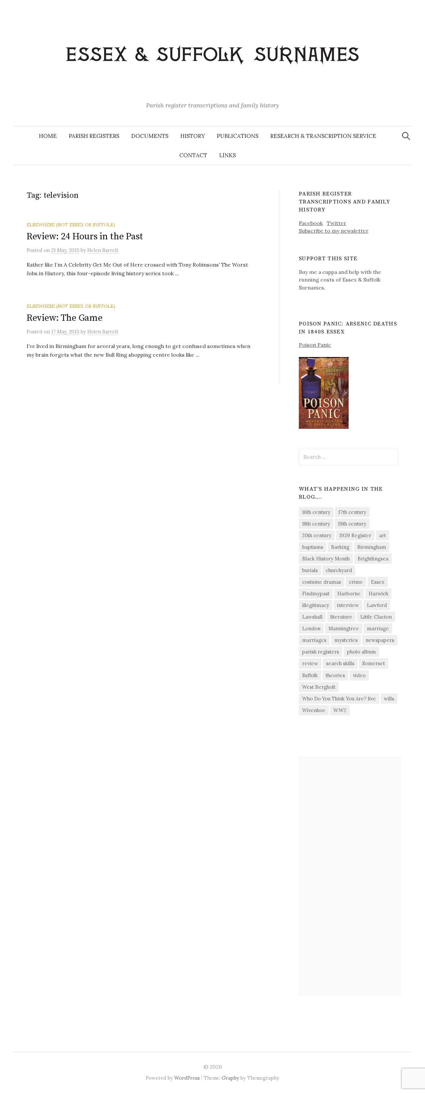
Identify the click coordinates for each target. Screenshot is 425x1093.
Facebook (311, 223)
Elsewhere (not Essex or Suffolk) (71, 225)
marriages (314, 640)
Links (227, 155)
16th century (316, 512)
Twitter (336, 223)
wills (389, 698)
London (311, 628)
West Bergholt (318, 687)
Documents (149, 136)
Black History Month (326, 558)
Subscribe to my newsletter (334, 230)
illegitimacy (315, 605)
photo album (361, 652)
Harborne (349, 593)
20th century (316, 535)
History (192, 136)
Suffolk (310, 675)
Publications (237, 136)
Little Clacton (376, 617)
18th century (316, 524)
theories (335, 675)
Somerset (373, 663)
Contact (193, 155)
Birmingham (371, 547)
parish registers (320, 652)
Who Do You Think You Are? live (339, 698)
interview (348, 605)
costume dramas (321, 582)
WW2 (339, 710)
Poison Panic (315, 344)
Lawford (377, 605)
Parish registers (94, 136)
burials (310, 570)
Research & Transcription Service (323, 136)
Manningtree (343, 628)
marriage (378, 628)
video (359, 675)
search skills (340, 663)
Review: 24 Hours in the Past (85, 236)
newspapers (380, 640)
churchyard (339, 570)
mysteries (346, 640)
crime (356, 582)
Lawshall (312, 617)
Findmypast (315, 593)
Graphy (230, 1078)
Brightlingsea (373, 558)
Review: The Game (65, 318)
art (382, 535)
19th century (352, 524)
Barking (340, 547)
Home (48, 136)
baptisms (312, 547)
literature (341, 617)
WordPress (187, 1078)
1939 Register (355, 535)
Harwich (378, 593)
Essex (377, 582)
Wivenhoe (313, 710)
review (310, 663)
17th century (352, 512)
